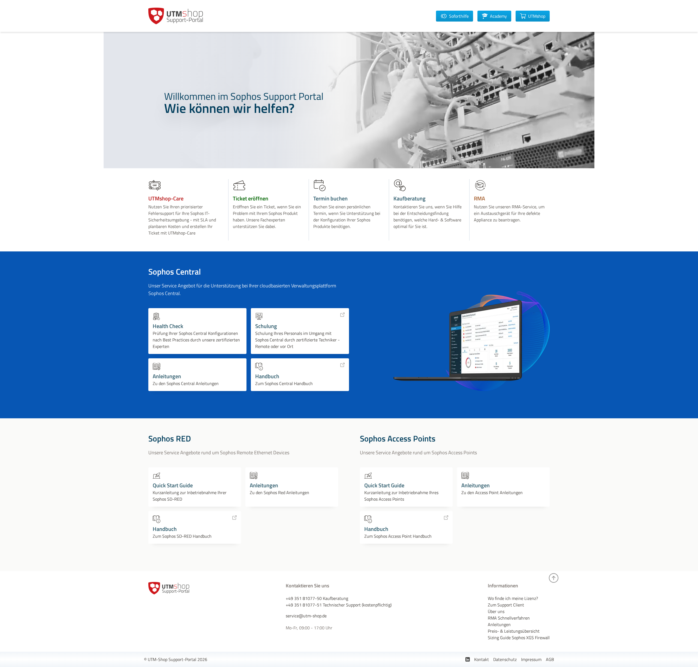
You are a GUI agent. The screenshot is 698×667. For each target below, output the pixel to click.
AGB (550, 659)
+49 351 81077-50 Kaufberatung (317, 598)
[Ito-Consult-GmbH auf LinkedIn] (467, 659)
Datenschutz (505, 659)
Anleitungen (499, 624)
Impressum (531, 659)
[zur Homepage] (175, 16)
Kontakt (481, 659)
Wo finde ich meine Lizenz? (513, 598)
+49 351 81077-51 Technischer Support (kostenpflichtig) (339, 605)
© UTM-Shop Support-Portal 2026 (175, 659)
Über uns (496, 611)
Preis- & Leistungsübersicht (514, 631)
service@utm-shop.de (306, 615)
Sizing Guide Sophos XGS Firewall (519, 637)
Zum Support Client (506, 605)
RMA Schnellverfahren (509, 618)
